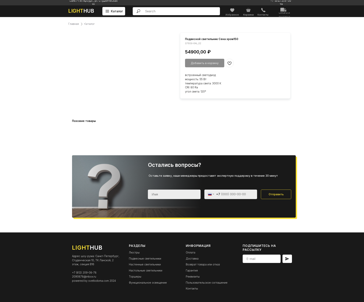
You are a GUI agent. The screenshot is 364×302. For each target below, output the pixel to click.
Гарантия (192, 270)
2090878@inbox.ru (84, 276)
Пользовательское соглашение (207, 282)
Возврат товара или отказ (203, 264)
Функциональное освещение (148, 282)
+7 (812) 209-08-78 (84, 272)
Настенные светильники (145, 264)
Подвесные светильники (145, 258)
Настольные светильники (145, 270)
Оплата (190, 252)
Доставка (192, 258)
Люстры (134, 252)
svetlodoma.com (98, 280)
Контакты (192, 288)
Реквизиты (193, 276)
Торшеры (135, 276)
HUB (81, 11)
